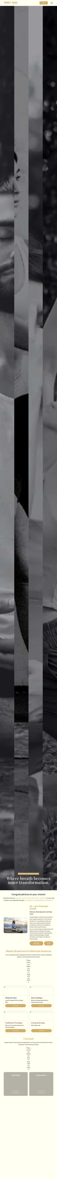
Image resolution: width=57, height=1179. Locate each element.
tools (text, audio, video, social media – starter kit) (31, 898)
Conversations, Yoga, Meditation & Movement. (38, 900)
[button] (51, 3)
